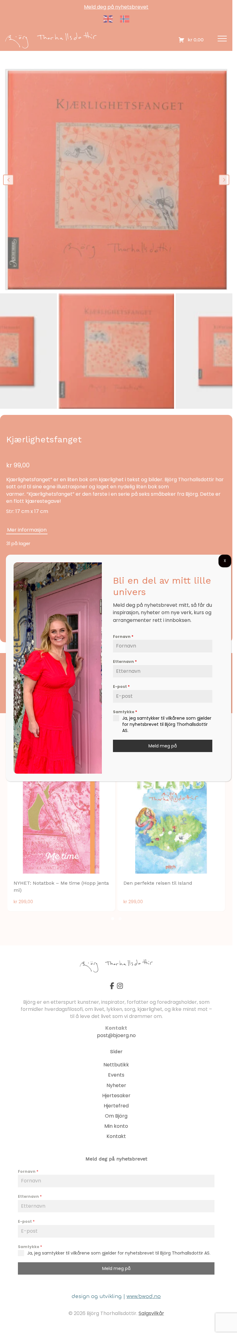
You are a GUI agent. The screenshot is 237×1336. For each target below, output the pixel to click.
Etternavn (125, 661)
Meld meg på (162, 746)
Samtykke (125, 711)
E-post (121, 686)
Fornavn (123, 636)
